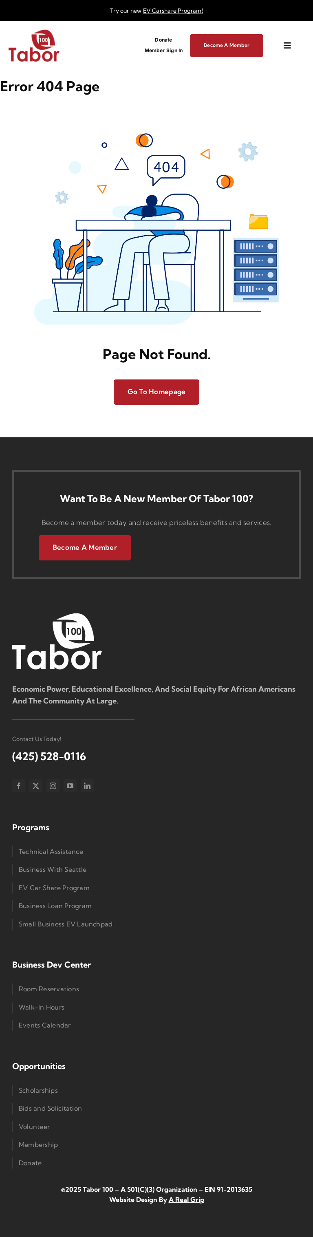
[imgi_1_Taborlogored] (34, 32)
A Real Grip (186, 1199)
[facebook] (18, 785)
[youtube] (70, 785)
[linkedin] (87, 785)
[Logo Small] (57, 615)
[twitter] (35, 785)
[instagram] (53, 785)
